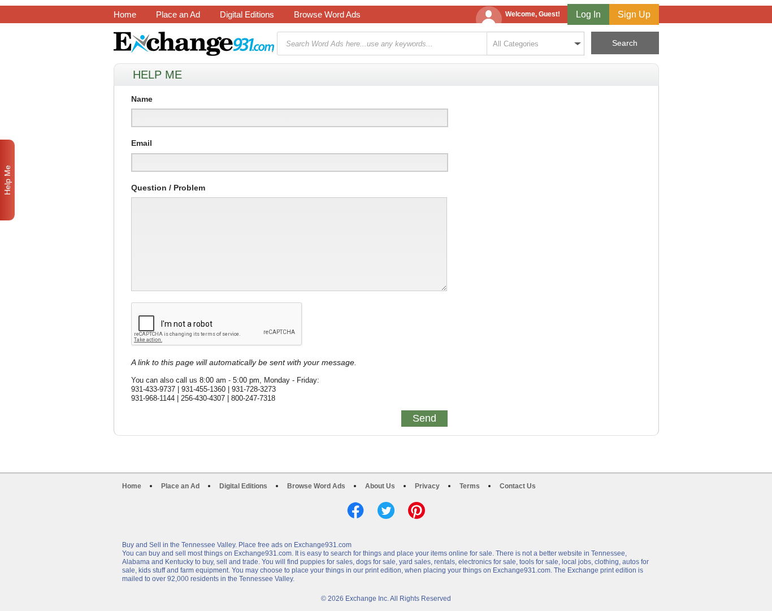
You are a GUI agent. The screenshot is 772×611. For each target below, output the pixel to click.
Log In (588, 14)
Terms (469, 486)
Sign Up (634, 14)
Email (141, 143)
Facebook (355, 510)
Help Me (7, 180)
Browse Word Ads (327, 14)
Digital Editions (247, 14)
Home (125, 14)
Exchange (194, 44)
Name (142, 98)
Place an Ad (178, 14)
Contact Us (518, 486)
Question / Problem (168, 187)
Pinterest (416, 510)
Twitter (386, 510)
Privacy (427, 486)
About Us (380, 486)
